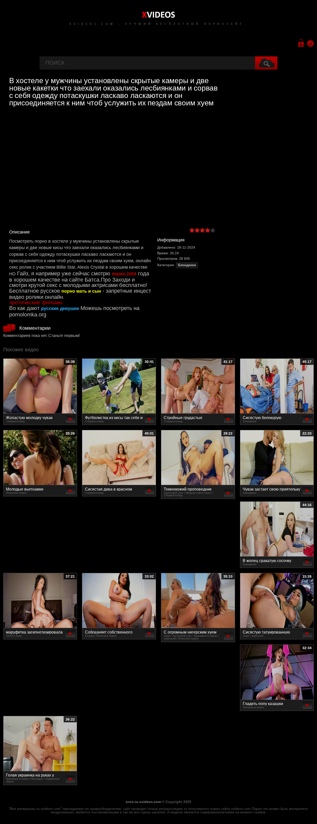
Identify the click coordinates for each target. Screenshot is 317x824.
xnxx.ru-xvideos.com (143, 802)
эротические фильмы (36, 302)
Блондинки (187, 265)
